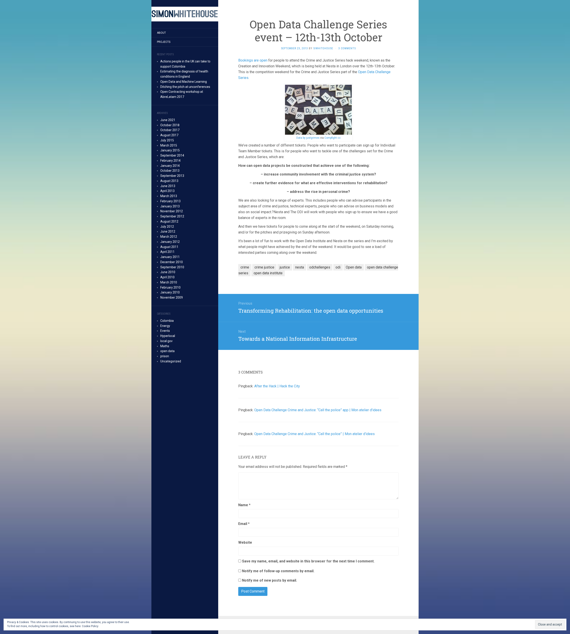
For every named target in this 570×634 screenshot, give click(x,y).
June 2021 (167, 120)
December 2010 (171, 262)
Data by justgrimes (308, 137)
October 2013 (169, 170)
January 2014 (170, 165)
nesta (299, 267)
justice (285, 267)
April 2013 (167, 191)
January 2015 (170, 150)
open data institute (268, 273)
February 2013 (170, 201)
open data (167, 351)
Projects (163, 41)
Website (245, 542)
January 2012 (170, 242)
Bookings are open (252, 60)
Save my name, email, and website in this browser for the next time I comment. (308, 561)
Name (244, 505)
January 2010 (170, 292)
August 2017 (169, 135)
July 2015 (167, 140)
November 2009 (171, 297)
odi (338, 267)
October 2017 (169, 130)
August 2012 (169, 221)
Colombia (167, 320)
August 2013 (169, 181)
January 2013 (170, 206)
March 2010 (168, 282)
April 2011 (167, 252)
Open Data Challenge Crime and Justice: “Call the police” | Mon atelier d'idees (314, 434)
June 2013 (167, 186)
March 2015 (168, 145)
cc (339, 137)
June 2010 (167, 272)
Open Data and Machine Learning (183, 81)
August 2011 (169, 247)
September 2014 (172, 155)
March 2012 (168, 236)
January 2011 (170, 257)
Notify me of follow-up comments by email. (278, 571)
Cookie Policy (90, 626)
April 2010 (167, 277)
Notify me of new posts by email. (269, 580)
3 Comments (347, 48)
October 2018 (169, 125)
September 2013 (172, 176)
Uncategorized (170, 361)
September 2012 (172, 216)
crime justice (264, 267)
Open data (354, 267)
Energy (165, 326)
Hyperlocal (167, 336)
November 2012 (171, 211)
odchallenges (319, 267)
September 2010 (172, 267)
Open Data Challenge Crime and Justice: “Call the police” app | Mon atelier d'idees (317, 410)
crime (244, 267)
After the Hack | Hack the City (277, 386)
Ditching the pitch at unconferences (185, 87)
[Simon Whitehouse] (184, 14)
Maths (164, 346)
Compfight (330, 137)
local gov (166, 341)
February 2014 (170, 160)
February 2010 (170, 287)
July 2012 (167, 226)
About (161, 32)
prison (164, 356)
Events (165, 330)
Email (244, 524)
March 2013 (168, 196)
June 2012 (167, 231)
